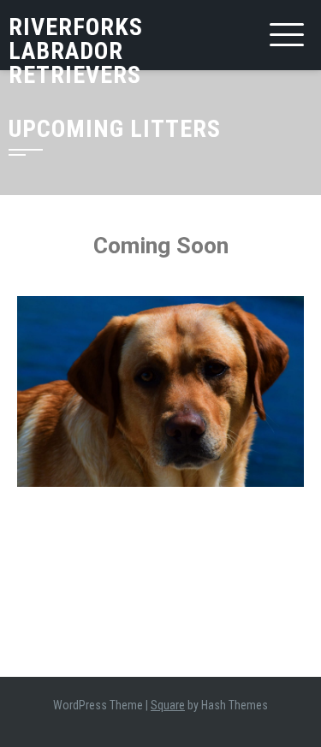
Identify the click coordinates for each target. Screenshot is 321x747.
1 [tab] (160, 499)
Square (168, 705)
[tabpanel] (160, 391)
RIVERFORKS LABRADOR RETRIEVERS (76, 51)
